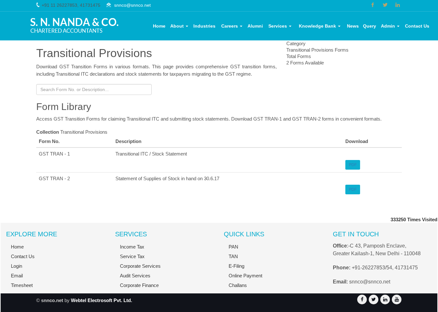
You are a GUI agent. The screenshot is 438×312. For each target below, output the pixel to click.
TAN (233, 256)
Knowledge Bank (318, 26)
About (177, 26)
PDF (353, 165)
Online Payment (245, 275)
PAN (233, 246)
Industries (204, 26)
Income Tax (132, 246)
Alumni (255, 26)
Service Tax (132, 256)
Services (278, 26)
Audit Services (135, 275)
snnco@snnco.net (132, 5)
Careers (230, 26)
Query (369, 26)
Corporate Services (140, 266)
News (353, 26)
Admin (388, 26)
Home (159, 26)
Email (17, 275)
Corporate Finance (139, 285)
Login (16, 266)
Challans (238, 285)
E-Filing (236, 266)
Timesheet (22, 285)
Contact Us (417, 26)
